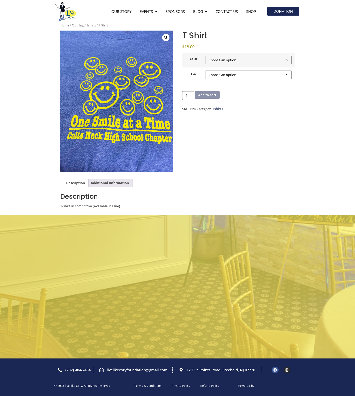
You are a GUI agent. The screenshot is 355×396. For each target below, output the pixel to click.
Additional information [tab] (110, 183)
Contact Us (227, 11)
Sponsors (175, 11)
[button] (165, 37)
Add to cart (207, 95)
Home (64, 25)
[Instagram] (287, 370)
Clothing (78, 25)
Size (193, 73)
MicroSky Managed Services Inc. (277, 386)
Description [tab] (75, 183)
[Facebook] (275, 370)
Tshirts (91, 25)
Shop (251, 11)
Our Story (121, 11)
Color (193, 58)
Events (146, 11)
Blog (198, 11)
